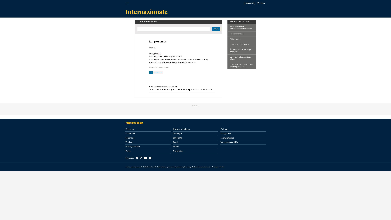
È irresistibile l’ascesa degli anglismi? (240, 51)
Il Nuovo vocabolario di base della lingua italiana (241, 66)
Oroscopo (177, 134)
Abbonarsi (250, 3)
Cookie (222, 167)
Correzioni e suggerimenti (158, 67)
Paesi (175, 142)
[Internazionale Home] (134, 123)
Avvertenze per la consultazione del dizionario (241, 28)
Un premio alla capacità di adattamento (240, 58)
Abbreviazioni (235, 39)
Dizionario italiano (181, 129)
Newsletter (178, 151)
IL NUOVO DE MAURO (148, 22)
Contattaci (130, 134)
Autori (176, 147)
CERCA (216, 29)
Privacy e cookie (132, 147)
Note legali (215, 167)
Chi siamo (129, 129)
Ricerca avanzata (236, 34)
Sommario (130, 138)
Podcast (223, 129)
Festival (128, 142)
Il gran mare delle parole (239, 44)
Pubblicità (177, 138)
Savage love (225, 134)
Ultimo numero (227, 138)
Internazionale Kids (229, 142)
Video (128, 151)
